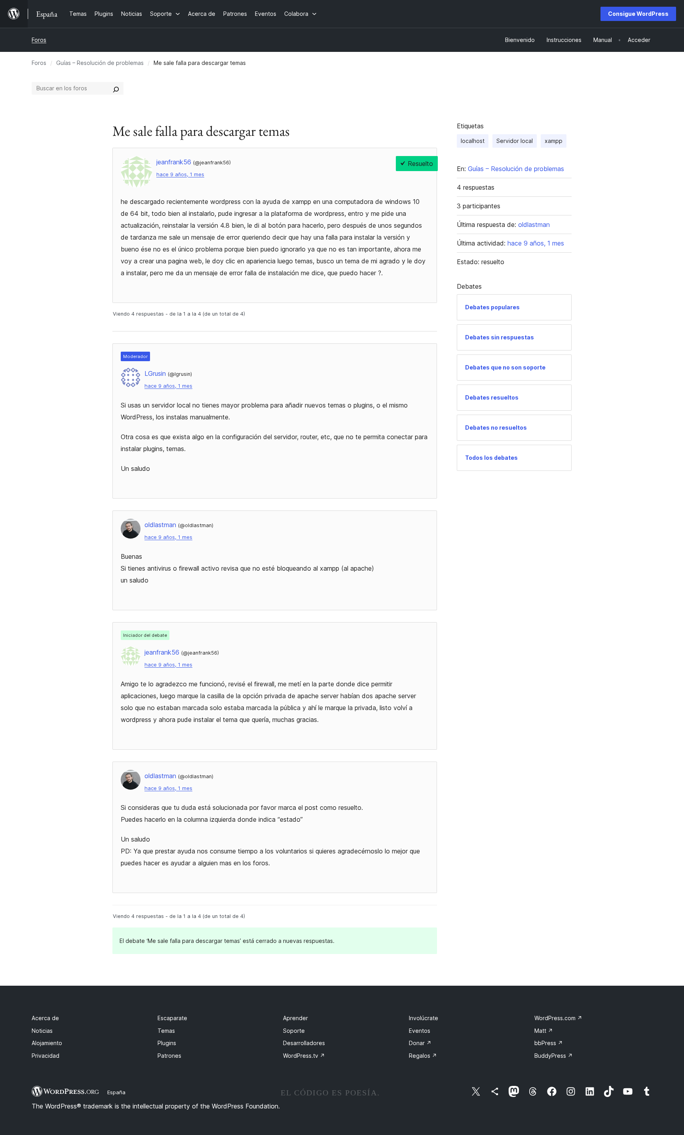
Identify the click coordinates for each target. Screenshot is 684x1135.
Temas (166, 1030)
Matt (543, 1030)
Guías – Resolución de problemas (100, 62)
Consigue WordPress (638, 13)
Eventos (419, 1030)
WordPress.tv (304, 1055)
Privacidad (45, 1055)
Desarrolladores (304, 1043)
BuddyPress (553, 1055)
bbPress (548, 1043)
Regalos (423, 1055)
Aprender (295, 1018)
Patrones (169, 1055)
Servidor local (514, 140)
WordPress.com (558, 1018)
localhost (472, 140)
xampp (553, 140)
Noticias (42, 1030)
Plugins (167, 1043)
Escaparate (172, 1018)
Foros (39, 39)
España (116, 1092)
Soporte (294, 1030)
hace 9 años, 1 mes (180, 174)
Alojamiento (47, 1043)
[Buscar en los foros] (116, 88)
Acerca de (45, 1018)
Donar (420, 1043)
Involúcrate (423, 1018)
